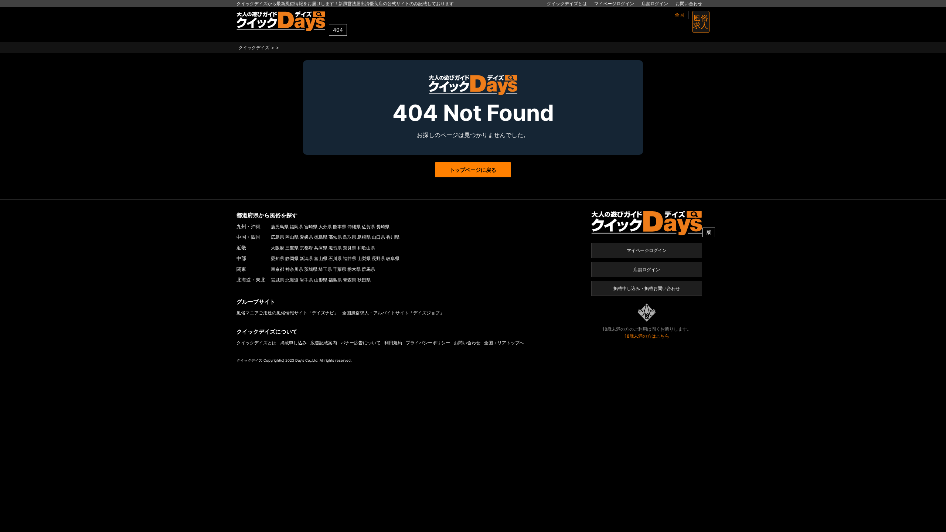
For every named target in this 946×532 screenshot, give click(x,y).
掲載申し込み (293, 342)
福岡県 (296, 226)
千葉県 (339, 269)
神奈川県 (294, 269)
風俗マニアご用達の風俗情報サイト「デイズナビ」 (287, 313)
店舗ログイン (655, 3)
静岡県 (292, 258)
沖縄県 (354, 226)
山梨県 (364, 258)
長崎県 (382, 226)
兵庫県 (320, 247)
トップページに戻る (473, 170)
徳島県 (320, 237)
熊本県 (339, 226)
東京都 (277, 269)
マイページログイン (614, 3)
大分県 (325, 226)
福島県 (335, 280)
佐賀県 (368, 226)
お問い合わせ (689, 3)
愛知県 (277, 258)
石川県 (335, 258)
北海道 (292, 280)
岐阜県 (392, 258)
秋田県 (364, 280)
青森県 (349, 280)
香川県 (392, 237)
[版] (646, 222)
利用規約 (393, 342)
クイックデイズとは (567, 3)
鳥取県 (349, 237)
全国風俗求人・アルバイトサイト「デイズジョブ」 (393, 313)
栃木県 (354, 269)
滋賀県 (335, 247)
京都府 (306, 247)
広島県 (277, 237)
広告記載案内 (323, 342)
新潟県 (306, 258)
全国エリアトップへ (504, 342)
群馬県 (368, 269)
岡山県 (292, 237)
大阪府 (277, 247)
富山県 (320, 258)
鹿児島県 (280, 226)
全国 (679, 15)
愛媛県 (306, 237)
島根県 (364, 237)
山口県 (378, 237)
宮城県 (277, 280)
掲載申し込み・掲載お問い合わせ (646, 288)
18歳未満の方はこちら (647, 336)
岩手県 (306, 280)
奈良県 (349, 247)
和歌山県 (366, 247)
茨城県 (310, 269)
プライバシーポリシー (428, 342)
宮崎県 (310, 226)
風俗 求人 (700, 22)
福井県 (349, 258)
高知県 (335, 237)
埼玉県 (325, 269)
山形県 (320, 280)
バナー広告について (361, 342)
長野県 (378, 258)
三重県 (292, 247)
